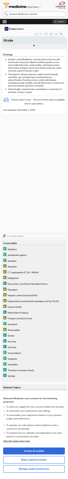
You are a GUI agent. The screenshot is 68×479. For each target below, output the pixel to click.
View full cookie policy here (16, 441)
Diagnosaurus (16, 28)
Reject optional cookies (34, 459)
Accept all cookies (34, 451)
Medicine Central (27, 5)
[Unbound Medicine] (60, 5)
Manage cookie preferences (34, 469)
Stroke (8, 40)
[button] (59, 22)
